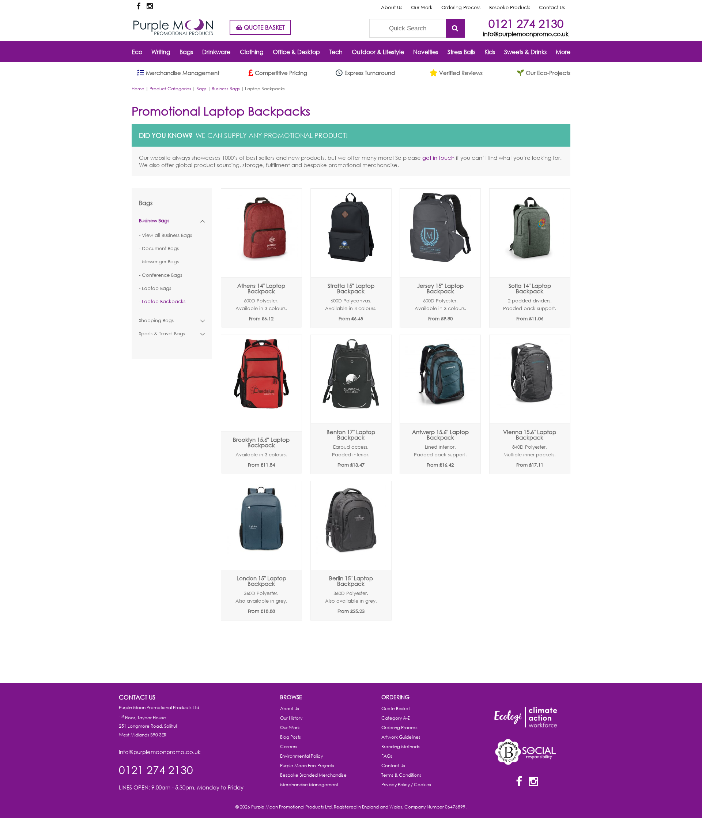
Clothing (252, 52)
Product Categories (170, 89)
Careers (288, 746)
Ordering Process (460, 7)
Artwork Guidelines (400, 737)
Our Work (422, 7)
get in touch (438, 157)
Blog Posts (290, 737)
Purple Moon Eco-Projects (307, 765)
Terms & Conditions (401, 775)
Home (138, 89)
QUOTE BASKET (263, 27)
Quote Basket (395, 708)
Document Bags (160, 248)
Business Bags (226, 89)
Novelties (425, 52)
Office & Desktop (296, 52)
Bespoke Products (509, 7)
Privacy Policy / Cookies (406, 784)
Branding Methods (400, 746)
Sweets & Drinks (525, 52)
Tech (336, 52)
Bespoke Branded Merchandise (313, 775)
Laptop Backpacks (163, 301)
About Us (391, 7)
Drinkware (216, 52)
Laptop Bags (156, 288)
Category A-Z (395, 718)
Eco (137, 52)
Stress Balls (461, 52)
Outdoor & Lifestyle (378, 52)
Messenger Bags (160, 262)
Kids (489, 52)
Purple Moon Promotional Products (173, 27)
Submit (455, 28)
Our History (291, 718)
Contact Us (552, 7)
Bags (186, 52)
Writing (160, 52)
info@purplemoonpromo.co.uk (526, 34)
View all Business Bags (167, 235)
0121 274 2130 (525, 23)
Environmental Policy (301, 756)
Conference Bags (162, 275)
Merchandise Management (309, 784)
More (563, 52)
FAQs (386, 756)
